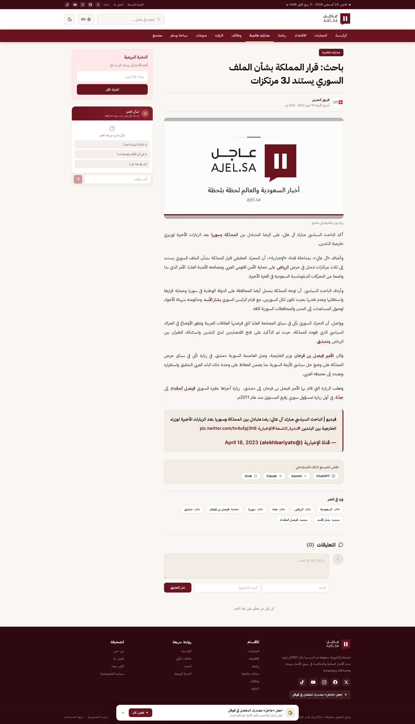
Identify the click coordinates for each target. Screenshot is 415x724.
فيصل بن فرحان (224, 509)
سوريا (215, 234)
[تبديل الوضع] (69, 19)
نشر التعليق (177, 587)
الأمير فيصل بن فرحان (314, 355)
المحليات (320, 35)
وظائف (236, 35)
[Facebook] (90, 4)
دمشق (323, 341)
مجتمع (157, 35)
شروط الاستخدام (74, 717)
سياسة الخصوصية (112, 673)
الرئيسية (341, 35)
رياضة (282, 35)
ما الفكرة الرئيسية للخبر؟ (135, 144)
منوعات (201, 35)
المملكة (231, 234)
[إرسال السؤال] (78, 179)
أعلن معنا (118, 666)
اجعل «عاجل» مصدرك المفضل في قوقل (319, 694)
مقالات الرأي (183, 658)
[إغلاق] (123, 713)
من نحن (118, 651)
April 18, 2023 (241, 442)
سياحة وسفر (179, 35)
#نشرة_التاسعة (287, 428)
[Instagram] (82, 4)
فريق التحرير (321, 100)
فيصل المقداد (182, 388)
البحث (187, 666)
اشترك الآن (112, 89)
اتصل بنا (118, 4)
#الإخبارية (266, 428)
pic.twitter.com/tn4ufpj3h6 (228, 428)
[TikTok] (67, 4)
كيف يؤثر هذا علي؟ (138, 164)
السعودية (330, 509)
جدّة (339, 397)
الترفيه (219, 35)
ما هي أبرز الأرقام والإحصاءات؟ (132, 154)
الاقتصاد (300, 35)
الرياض (283, 266)
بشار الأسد (212, 299)
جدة (278, 509)
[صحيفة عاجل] (337, 19)
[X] (98, 4)
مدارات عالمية (260, 35)
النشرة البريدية (136, 4)
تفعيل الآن (140, 712)
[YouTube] (75, 4)
